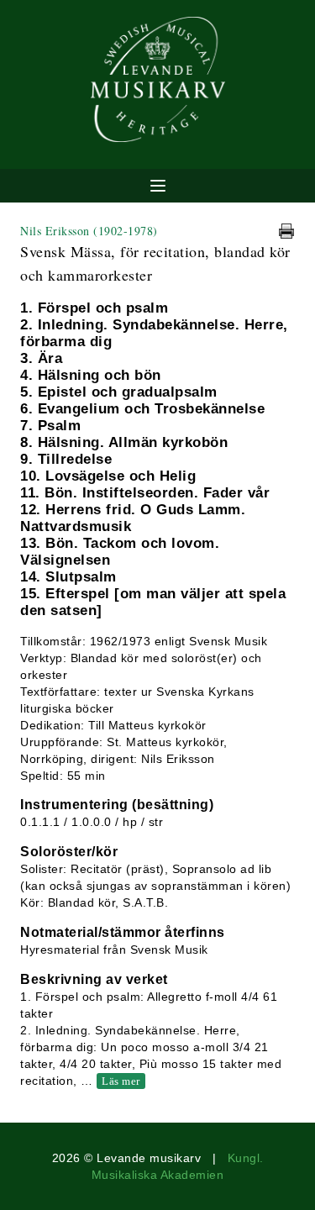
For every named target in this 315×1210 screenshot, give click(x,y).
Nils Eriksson (89, 231)
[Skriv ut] (286, 231)
